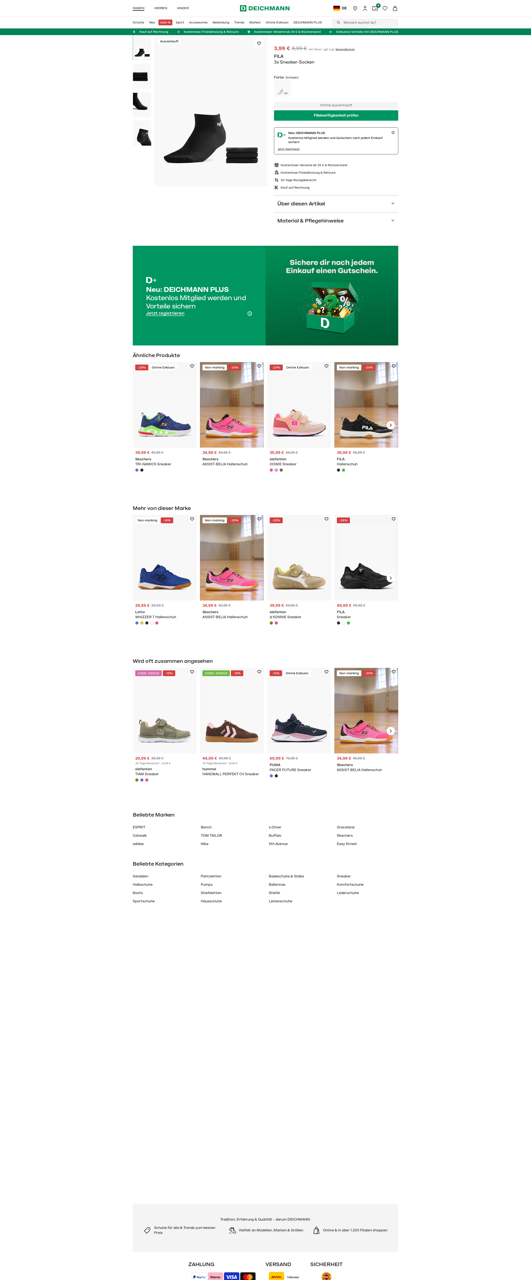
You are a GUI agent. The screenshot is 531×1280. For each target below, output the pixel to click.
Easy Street (347, 844)
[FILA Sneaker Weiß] (343, 623)
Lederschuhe (348, 893)
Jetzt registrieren (289, 149)
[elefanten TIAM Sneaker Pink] (146, 780)
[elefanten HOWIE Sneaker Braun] (281, 470)
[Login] (365, 8)
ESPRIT (139, 827)
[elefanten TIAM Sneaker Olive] (136, 780)
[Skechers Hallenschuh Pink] (232, 425)
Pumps (207, 885)
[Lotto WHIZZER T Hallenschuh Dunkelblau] (136, 623)
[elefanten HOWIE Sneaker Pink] (271, 470)
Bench (206, 827)
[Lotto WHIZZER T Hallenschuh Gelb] (141, 623)
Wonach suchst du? (359, 23)
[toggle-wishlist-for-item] (259, 43)
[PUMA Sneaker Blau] (299, 731)
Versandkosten (345, 49)
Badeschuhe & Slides (286, 876)
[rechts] (391, 425)
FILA (278, 56)
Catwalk (140, 836)
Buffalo (275, 836)
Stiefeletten (211, 893)
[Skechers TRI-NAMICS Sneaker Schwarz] (141, 470)
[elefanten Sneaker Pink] (299, 425)
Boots (138, 893)
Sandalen (140, 876)
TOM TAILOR (211, 836)
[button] (210, 111)
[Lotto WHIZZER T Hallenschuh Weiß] (151, 623)
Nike (204, 844)
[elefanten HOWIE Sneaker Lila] (276, 470)
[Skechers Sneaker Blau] (165, 425)
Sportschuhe (144, 901)
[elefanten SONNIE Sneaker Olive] (271, 623)
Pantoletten (211, 876)
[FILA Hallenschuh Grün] (343, 470)
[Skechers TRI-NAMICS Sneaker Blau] (136, 470)
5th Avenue (278, 844)
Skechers (345, 836)
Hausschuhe (211, 901)
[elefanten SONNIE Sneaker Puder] (276, 623)
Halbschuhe (143, 885)
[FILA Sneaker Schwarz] (366, 578)
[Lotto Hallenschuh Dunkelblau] (165, 578)
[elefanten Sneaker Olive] (299, 578)
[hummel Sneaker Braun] (232, 731)
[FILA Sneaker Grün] (348, 623)
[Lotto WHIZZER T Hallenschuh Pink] (156, 623)
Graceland (345, 827)
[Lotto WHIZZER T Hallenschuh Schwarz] (146, 623)
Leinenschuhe (280, 901)
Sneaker (344, 876)
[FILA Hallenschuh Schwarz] (366, 425)
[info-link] (393, 132)
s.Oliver (275, 827)
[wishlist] (385, 8)
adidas (138, 844)
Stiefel (274, 893)
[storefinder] (355, 8)
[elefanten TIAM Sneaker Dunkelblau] (141, 780)
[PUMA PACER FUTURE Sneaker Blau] (271, 775)
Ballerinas (277, 885)
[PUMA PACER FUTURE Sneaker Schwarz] (276, 775)
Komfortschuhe (350, 885)
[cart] (395, 8)
